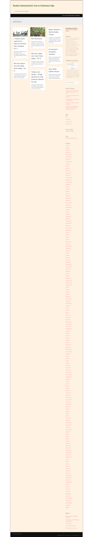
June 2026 (67, 145)
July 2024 (67, 186)
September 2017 (69, 303)
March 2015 (68, 365)
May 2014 (67, 386)
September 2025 (69, 161)
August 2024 (68, 184)
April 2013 (67, 415)
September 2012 (69, 429)
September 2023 (69, 207)
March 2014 (68, 390)
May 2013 (67, 413)
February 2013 (68, 418)
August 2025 (68, 163)
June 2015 (67, 358)
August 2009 (68, 505)
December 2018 (69, 280)
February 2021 (68, 241)
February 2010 (68, 493)
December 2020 (69, 246)
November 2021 (69, 230)
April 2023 (67, 214)
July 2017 (67, 308)
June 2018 (67, 289)
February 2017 (68, 317)
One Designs (71, 535)
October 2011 (68, 454)
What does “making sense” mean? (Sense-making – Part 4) (37, 56)
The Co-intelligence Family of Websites (71, 15)
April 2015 (67, 363)
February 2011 (68, 470)
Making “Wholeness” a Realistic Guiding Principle (55, 32)
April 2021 (67, 239)
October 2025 (68, 159)
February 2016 (68, 344)
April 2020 (67, 257)
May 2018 (67, 292)
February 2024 (68, 198)
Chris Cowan (68, 106)
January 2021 (68, 244)
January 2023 (68, 218)
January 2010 (68, 496)
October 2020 (68, 248)
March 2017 (68, 315)
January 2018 (68, 296)
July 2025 (67, 166)
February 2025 (68, 173)
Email (73, 62)
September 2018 (69, 285)
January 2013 (68, 420)
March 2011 (68, 468)
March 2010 (68, 491)
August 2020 (68, 250)
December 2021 (69, 227)
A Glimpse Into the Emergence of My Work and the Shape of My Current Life (72, 108)
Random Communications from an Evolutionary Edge (33, 5)
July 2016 (67, 333)
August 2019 (68, 271)
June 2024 (67, 189)
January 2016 (68, 347)
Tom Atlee (67, 90)
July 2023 (67, 211)
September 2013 (69, 404)
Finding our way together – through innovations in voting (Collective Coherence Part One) (37, 77)
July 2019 (67, 273)
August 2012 (68, 431)
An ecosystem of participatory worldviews (53, 51)
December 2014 (69, 372)
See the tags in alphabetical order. (71, 138)
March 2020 (68, 260)
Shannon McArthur (69, 99)
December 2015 (69, 349)
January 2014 (68, 395)
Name (73, 65)
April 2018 (67, 294)
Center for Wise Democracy (71, 525)
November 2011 (69, 452)
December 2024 (69, 177)
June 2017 (67, 310)
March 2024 (68, 195)
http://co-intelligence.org (70, 50)
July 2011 (67, 459)
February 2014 (68, 392)
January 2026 (68, 152)
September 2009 (69, 502)
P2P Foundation (69, 523)
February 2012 (68, 445)
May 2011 (67, 464)
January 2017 (68, 319)
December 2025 (69, 154)
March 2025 (68, 170)
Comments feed (69, 121)
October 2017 (68, 301)
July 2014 (67, 381)
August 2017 (68, 305)
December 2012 (69, 422)
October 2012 (68, 427)
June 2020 (67, 255)
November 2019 (69, 266)
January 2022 (68, 225)
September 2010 (69, 482)
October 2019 (68, 269)
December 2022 (69, 221)
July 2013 (67, 408)
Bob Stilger (68, 102)
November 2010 (69, 477)
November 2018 (69, 282)
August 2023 (68, 209)
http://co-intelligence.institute (71, 55)
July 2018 (67, 287)
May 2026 (67, 147)
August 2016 (68, 331)
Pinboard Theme (65, 535)
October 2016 (68, 326)
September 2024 (69, 182)
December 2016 (69, 321)
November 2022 (69, 223)
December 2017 (69, 299)
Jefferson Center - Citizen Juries (71, 528)
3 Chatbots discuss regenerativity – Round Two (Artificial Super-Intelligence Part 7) (20, 43)
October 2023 (68, 205)
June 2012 (67, 436)
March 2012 (68, 443)
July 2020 (67, 253)
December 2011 (69, 450)
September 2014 (69, 376)
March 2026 (68, 150)
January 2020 (68, 262)
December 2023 (69, 202)
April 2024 (67, 193)
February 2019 (68, 278)
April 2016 (67, 340)
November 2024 (69, 179)
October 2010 (68, 480)
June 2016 (67, 335)
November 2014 (69, 374)
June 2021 (67, 234)
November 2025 (69, 156)
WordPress (78, 535)
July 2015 (67, 356)
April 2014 (67, 388)
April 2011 (67, 466)
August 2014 (68, 379)
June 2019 (67, 276)
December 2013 (69, 397)
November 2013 (69, 399)
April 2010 (67, 489)
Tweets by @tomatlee (70, 131)
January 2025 (68, 175)
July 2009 (67, 507)
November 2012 (69, 425)
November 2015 (69, 351)
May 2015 (67, 360)
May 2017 (67, 312)
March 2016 (68, 342)
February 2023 (68, 216)
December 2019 (69, 264)
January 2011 (68, 473)
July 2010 (67, 484)
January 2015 (68, 370)
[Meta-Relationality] (37, 32)
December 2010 (69, 475)
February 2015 (68, 367)
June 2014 (67, 383)
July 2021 (67, 232)
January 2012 (68, 447)
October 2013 (68, 402)
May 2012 (67, 438)
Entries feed (68, 119)
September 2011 (69, 457)
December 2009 (69, 498)
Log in (67, 117)
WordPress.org (68, 123)
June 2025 (67, 168)
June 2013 (67, 411)
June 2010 (67, 486)
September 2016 (69, 328)
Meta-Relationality (36, 38)
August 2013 (68, 406)
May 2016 (67, 337)
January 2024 (68, 200)
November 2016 (69, 324)
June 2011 (67, 461)
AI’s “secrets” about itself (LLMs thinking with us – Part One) (72, 92)
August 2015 (68, 354)
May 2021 (67, 237)
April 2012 (67, 441)
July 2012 (67, 434)
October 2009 (68, 500)
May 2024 (67, 191)
